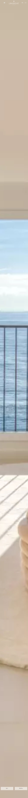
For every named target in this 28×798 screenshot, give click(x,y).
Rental (21, 788)
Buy (7, 788)
